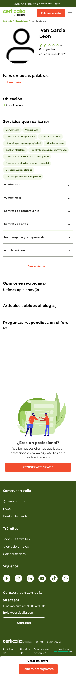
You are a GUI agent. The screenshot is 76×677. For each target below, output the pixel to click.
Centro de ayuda (15, 516)
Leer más (14, 82)
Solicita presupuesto (38, 669)
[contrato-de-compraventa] (69, 211)
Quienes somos (14, 501)
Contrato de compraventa (21, 210)
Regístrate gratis (51, 3)
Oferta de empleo (16, 546)
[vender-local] (69, 198)
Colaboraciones (14, 554)
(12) (46, 122)
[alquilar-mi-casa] (69, 251)
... (4, 82)
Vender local (12, 197)
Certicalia (7, 21)
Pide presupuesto (51, 13)
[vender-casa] (69, 185)
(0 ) (45, 283)
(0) (61, 45)
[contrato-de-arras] (69, 224)
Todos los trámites (16, 539)
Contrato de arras (16, 224)
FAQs (7, 509)
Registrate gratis (38, 467)
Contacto (24, 622)
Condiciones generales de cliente (41, 653)
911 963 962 (11, 600)
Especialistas (21, 21)
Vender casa (12, 184)
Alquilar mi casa (15, 250)
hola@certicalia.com (18, 612)
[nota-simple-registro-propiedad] (69, 238)
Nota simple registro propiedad (25, 237)
